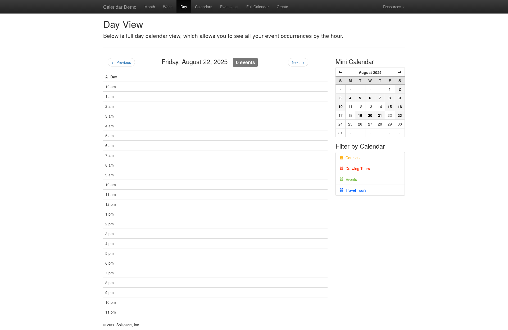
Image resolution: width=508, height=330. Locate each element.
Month (149, 6)
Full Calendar (257, 6)
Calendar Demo (120, 6)
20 (370, 115)
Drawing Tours (356, 168)
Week (168, 6)
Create (282, 6)
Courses (351, 157)
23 (400, 115)
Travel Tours (354, 190)
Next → (298, 62)
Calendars (203, 6)
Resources (392, 6)
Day (183, 6)
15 (390, 106)
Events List (229, 6)
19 (360, 115)
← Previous (121, 62)
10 (340, 106)
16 (400, 106)
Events (350, 179)
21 (380, 115)
